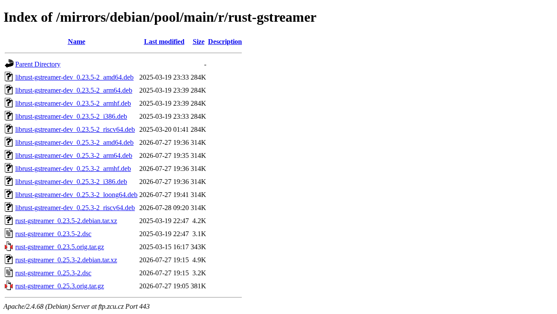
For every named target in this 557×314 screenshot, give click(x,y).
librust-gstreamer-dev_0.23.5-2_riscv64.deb (75, 129)
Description (225, 41)
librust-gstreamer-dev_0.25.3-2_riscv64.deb (75, 207)
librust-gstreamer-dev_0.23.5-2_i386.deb (71, 116)
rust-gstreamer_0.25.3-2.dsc (53, 273)
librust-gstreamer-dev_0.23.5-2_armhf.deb (73, 103)
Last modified (164, 41)
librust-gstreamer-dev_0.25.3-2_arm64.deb (73, 155)
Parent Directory (37, 64)
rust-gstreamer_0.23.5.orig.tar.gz (59, 247)
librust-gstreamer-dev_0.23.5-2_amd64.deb (74, 77)
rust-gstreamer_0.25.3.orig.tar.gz (59, 286)
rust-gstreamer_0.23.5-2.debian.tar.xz (66, 220)
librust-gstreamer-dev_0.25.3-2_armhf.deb (73, 168)
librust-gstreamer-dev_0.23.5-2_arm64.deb (73, 90)
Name (76, 41)
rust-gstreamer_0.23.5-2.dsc (53, 233)
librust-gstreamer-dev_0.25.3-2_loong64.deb (76, 194)
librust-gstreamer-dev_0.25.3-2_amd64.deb (74, 142)
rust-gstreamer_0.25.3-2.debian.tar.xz (66, 260)
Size (199, 41)
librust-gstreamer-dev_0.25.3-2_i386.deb (71, 181)
